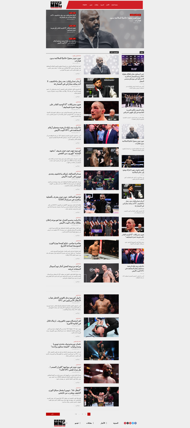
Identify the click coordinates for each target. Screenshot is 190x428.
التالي (52, 414)
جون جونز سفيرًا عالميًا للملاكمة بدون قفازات (125, 19)
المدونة (102, 5)
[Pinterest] (125, 423)
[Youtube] (130, 423)
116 (76, 414)
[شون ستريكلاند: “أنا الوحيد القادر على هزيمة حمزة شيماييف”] (101, 110)
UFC (139, 15)
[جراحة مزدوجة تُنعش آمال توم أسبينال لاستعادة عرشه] (101, 272)
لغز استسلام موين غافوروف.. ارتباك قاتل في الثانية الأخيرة (64, 322)
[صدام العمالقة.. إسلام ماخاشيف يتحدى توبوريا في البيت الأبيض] (101, 180)
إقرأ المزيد (77, 73)
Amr (141, 83)
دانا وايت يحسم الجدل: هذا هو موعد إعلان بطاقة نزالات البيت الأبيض (63, 221)
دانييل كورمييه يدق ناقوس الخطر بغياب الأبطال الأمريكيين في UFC (64, 299)
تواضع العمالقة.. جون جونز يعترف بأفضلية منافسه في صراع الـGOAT (63, 198)
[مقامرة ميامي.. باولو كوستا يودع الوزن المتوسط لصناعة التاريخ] (101, 249)
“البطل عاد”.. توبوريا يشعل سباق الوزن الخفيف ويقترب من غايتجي (65, 391)
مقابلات (96, 5)
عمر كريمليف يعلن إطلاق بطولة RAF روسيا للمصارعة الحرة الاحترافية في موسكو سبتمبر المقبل (133, 77)
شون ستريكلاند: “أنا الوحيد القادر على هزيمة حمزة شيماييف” (63, 29)
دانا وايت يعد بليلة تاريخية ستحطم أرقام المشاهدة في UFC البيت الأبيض (64, 42)
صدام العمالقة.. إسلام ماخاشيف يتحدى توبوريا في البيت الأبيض (65, 175)
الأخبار (107, 5)
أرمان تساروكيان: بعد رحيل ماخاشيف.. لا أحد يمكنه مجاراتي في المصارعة (63, 16)
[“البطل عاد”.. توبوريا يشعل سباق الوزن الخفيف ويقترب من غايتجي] (101, 396)
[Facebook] (135, 423)
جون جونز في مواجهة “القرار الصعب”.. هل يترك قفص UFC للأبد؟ (65, 368)
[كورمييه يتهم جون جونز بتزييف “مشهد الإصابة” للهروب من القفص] (101, 157)
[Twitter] (133, 423)
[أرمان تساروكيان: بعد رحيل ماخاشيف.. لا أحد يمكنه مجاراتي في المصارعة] (101, 87)
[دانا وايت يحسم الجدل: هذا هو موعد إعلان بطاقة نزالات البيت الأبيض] (101, 226)
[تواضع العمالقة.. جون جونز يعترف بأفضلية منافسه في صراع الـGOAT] (101, 203)
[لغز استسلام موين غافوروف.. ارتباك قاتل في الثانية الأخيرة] (101, 327)
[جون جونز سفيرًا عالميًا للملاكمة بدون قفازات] (95, 29)
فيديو (91, 5)
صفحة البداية (114, 5)
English (85, 5)
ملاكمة (131, 15)
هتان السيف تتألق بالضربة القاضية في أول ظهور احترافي (133, 111)
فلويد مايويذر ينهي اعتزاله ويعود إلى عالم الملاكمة (133, 171)
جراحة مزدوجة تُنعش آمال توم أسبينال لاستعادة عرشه (65, 267)
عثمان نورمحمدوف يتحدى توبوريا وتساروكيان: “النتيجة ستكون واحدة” (66, 345)
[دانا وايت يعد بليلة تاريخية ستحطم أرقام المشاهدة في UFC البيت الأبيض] (101, 134)
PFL (80, 341)
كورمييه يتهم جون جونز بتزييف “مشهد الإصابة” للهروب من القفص (65, 151)
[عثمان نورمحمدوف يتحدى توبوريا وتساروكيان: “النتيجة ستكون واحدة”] (101, 350)
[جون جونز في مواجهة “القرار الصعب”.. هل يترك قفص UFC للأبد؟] (101, 373)
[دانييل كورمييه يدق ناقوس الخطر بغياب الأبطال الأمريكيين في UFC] (101, 304)
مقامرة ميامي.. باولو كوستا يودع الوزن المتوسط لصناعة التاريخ (65, 244)
